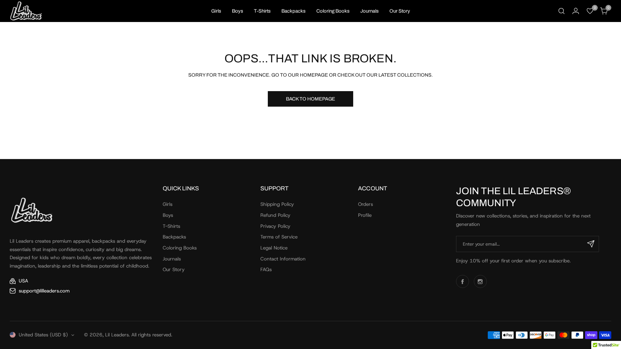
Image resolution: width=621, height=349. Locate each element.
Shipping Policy (277, 204)
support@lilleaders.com (44, 291)
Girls (167, 204)
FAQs (266, 269)
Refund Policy (275, 215)
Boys (168, 215)
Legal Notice (274, 248)
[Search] (561, 11)
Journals (172, 259)
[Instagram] (480, 281)
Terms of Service (279, 237)
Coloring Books (180, 248)
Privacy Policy (275, 226)
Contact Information (283, 259)
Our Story (174, 269)
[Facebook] (462, 281)
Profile (365, 215)
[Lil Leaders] (26, 11)
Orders (365, 204)
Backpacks (174, 237)
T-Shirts (171, 226)
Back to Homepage (310, 98)
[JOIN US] (591, 244)
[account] (576, 11)
